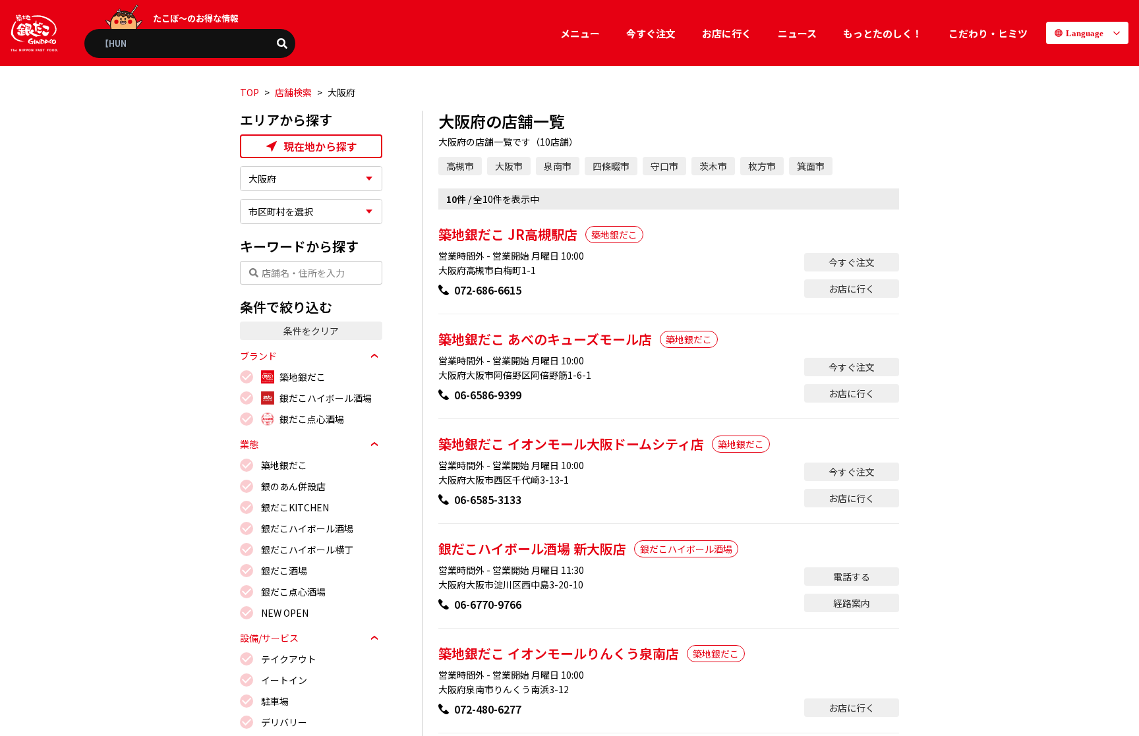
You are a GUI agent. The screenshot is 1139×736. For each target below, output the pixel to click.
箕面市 (811, 166)
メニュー (580, 33)
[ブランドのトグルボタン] (374, 356)
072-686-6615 (487, 290)
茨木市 (713, 166)
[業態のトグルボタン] (374, 444)
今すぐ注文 (651, 33)
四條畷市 (611, 166)
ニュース (797, 33)
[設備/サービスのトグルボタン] (374, 638)
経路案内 (851, 602)
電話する (851, 576)
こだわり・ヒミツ (988, 33)
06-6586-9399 (487, 395)
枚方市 (762, 166)
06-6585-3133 (487, 499)
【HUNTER (121, 43)
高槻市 (460, 166)
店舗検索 (293, 92)
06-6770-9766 (487, 604)
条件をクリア (311, 330)
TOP (249, 92)
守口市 (664, 166)
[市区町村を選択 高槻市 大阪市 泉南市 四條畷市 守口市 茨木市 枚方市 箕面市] (311, 211)
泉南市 (557, 166)
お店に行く (726, 33)
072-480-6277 (487, 709)
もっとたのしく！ (882, 33)
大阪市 (509, 166)
